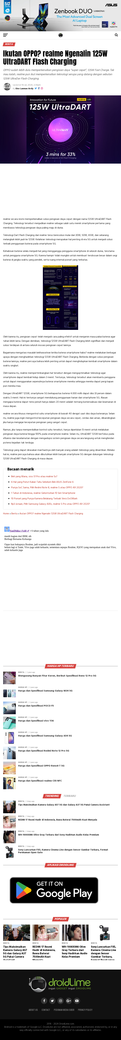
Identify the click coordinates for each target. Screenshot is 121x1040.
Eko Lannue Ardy (24, 88)
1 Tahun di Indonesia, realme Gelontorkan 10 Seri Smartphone (43, 493)
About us (33, 1009)
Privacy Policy (85, 1009)
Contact (46, 1009)
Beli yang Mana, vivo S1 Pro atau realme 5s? (34, 477)
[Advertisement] (60, 190)
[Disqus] (60, 564)
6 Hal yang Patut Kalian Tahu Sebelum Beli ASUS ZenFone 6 (42, 482)
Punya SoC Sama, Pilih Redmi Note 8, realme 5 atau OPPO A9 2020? (47, 488)
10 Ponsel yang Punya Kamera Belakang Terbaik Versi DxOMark (44, 499)
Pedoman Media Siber (64, 1009)
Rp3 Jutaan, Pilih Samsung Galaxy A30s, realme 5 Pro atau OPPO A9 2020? (50, 504)
